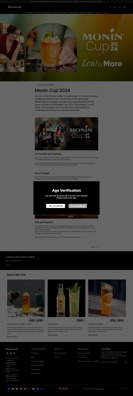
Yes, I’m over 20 (56, 206)
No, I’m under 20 (78, 206)
